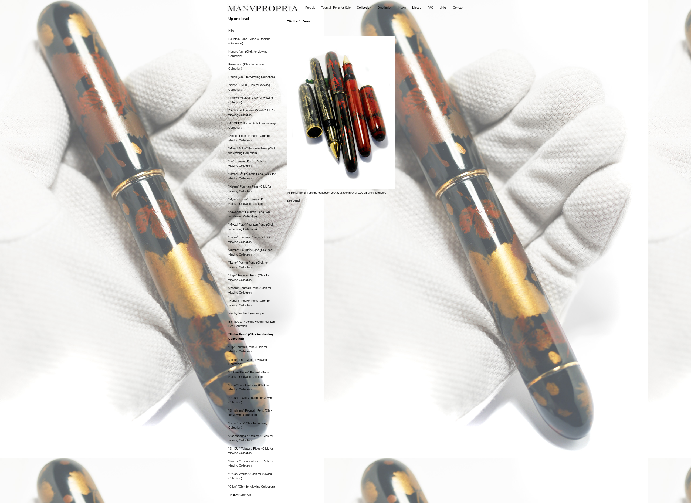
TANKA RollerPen (239, 494)
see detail (293, 200)
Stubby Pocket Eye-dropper (246, 313)
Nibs (231, 30)
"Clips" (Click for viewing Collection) (251, 486)
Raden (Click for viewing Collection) (251, 77)
